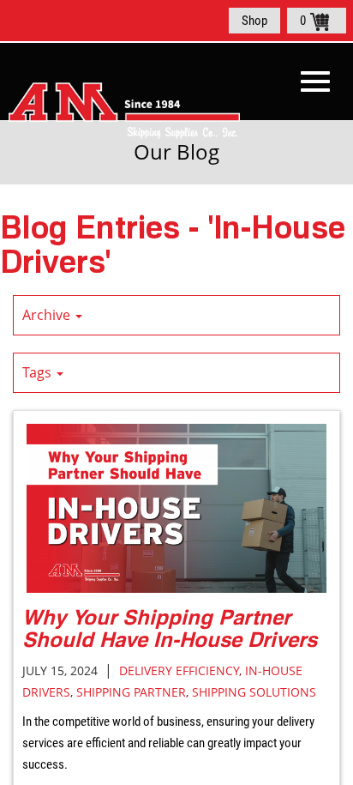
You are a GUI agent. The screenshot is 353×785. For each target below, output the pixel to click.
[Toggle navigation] (315, 81)
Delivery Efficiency (179, 670)
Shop (254, 20)
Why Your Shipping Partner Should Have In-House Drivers (169, 627)
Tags (38, 372)
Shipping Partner (131, 692)
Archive (48, 314)
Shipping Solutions (254, 692)
